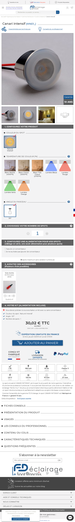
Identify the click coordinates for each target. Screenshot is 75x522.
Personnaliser (16, 516)
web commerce (44, 520)
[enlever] (5, 296)
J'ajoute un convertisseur (16, 249)
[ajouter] (14, 296)
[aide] (69, 157)
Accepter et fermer (20, 519)
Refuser (27, 516)
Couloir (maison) (40, 16)
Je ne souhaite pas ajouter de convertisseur (23, 252)
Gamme (27, 16)
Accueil (3, 16)
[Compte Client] (67, 7)
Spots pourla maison (13, 16)
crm (49, 520)
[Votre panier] (71, 7)
